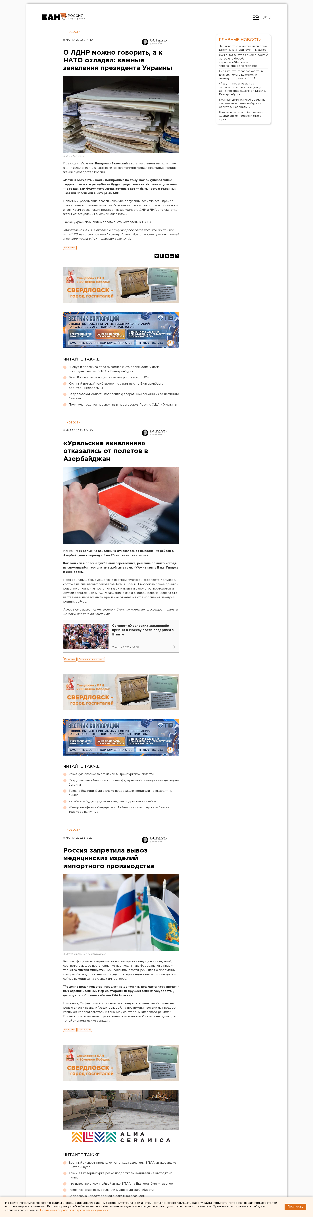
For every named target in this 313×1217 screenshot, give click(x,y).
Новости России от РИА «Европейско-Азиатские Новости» (54, 17)
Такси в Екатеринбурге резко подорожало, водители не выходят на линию (120, 793)
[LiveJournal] (177, 256)
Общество (85, 1030)
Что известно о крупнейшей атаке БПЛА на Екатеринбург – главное (121, 1183)
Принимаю (295, 1206)
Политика (70, 248)
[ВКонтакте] (157, 256)
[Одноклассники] (162, 256)
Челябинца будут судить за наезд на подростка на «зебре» (113, 801)
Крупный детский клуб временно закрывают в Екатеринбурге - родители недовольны (117, 385)
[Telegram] (167, 256)
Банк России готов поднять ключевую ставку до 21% (109, 377)
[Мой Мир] (172, 256)
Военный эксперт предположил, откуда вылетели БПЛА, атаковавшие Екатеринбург (122, 1165)
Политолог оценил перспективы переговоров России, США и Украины (123, 404)
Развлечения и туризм (91, 659)
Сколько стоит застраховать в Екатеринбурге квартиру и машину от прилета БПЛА (241, 75)
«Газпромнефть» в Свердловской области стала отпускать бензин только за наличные (119, 809)
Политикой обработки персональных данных (74, 1210)
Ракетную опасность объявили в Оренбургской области (111, 774)
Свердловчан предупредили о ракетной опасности (107, 1196)
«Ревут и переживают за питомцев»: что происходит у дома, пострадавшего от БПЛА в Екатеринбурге (114, 369)
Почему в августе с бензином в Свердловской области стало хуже (241, 116)
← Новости (71, 32)
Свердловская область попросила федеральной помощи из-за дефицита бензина (124, 396)
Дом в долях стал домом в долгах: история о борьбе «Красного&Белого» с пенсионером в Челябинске (243, 60)
